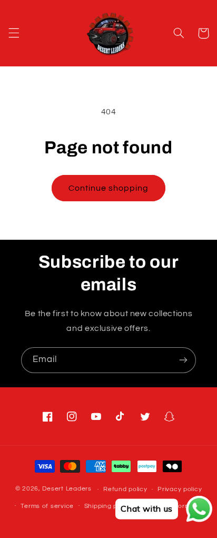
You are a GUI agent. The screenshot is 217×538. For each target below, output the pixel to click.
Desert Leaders (66, 489)
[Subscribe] (183, 360)
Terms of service (47, 506)
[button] (14, 33)
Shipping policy (108, 506)
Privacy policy (179, 489)
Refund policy (125, 489)
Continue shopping (108, 188)
